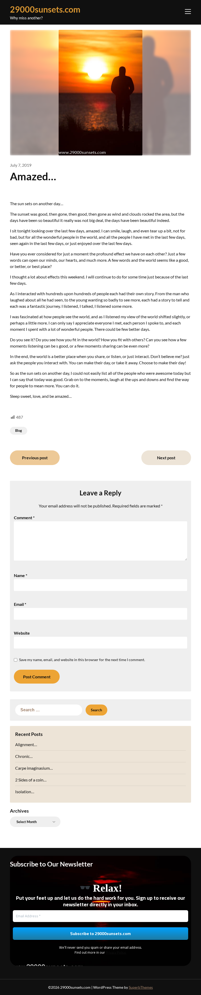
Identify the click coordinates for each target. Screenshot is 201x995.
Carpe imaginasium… (34, 767)
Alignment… (26, 744)
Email (20, 604)
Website (22, 632)
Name (20, 575)
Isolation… (24, 791)
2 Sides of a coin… (31, 779)
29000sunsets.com (45, 9)
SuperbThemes (141, 987)
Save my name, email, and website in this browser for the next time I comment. (82, 659)
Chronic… (24, 756)
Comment (24, 517)
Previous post (35, 457)
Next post (166, 457)
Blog (18, 430)
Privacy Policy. (116, 952)
